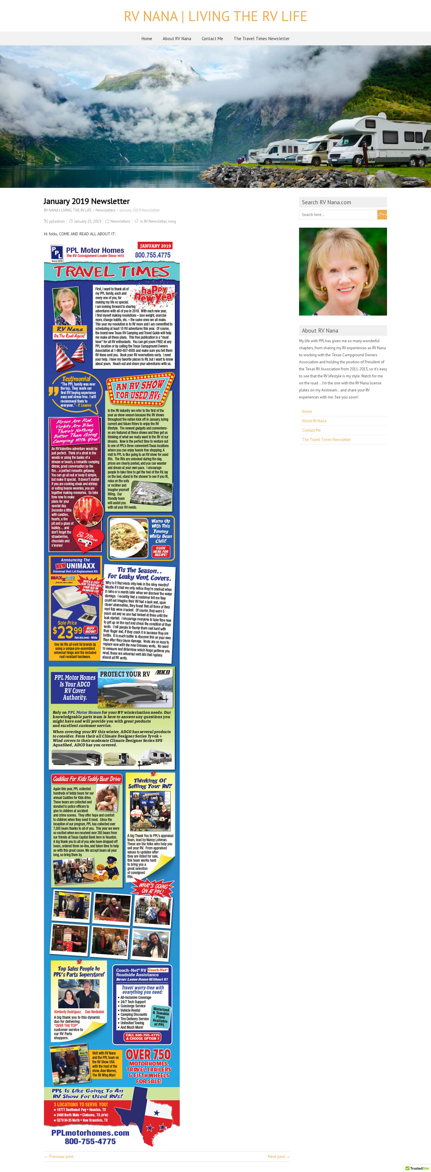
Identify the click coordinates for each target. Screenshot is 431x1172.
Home (147, 38)
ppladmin (57, 221)
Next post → (279, 1156)
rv (141, 221)
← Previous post (58, 1156)
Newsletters (120, 221)
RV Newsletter (155, 221)
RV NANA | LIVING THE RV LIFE (216, 16)
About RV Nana (177, 38)
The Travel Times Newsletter (262, 38)
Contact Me (212, 38)
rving (172, 221)
